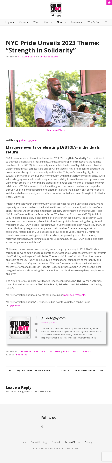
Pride (66, 351)
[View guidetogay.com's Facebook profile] (36, 317)
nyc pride (21, 355)
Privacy (88, 442)
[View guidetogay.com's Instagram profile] (36, 337)
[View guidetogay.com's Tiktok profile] (36, 330)
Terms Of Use (72, 442)
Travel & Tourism (81, 351)
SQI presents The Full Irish (33, 370)
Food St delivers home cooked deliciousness (83, 370)
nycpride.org (15, 305)
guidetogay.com (49, 57)
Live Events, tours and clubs (35, 351)
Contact (55, 442)
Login (8, 22)
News (60, 22)
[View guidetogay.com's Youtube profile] (36, 324)
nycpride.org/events (74, 295)
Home (23, 442)
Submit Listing (39, 442)
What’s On (93, 22)
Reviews (75, 22)
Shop (46, 22)
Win (35, 22)
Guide (22, 22)
